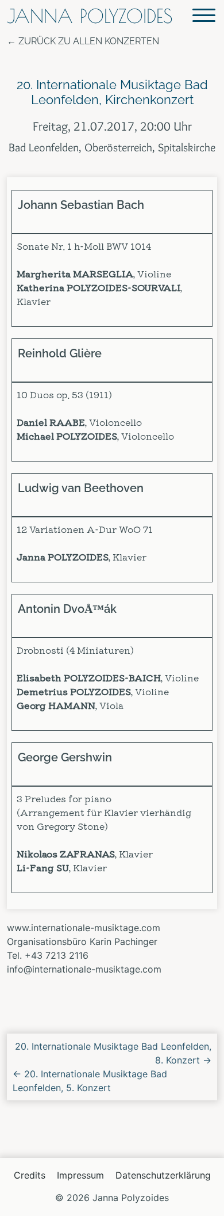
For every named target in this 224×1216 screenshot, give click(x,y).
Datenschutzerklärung (163, 1175)
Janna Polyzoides (89, 16)
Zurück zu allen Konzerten (88, 41)
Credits (29, 1175)
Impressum (80, 1175)
